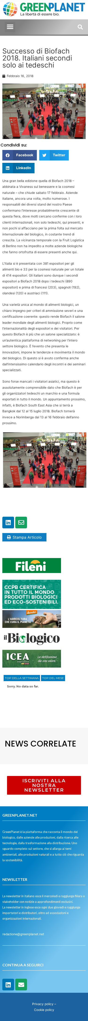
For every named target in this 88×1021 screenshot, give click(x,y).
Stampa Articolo (27, 537)
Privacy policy (43, 1004)
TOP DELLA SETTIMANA (22, 678)
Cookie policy (44, 1010)
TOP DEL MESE (53, 678)
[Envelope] (21, 522)
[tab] (22, 678)
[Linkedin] (8, 522)
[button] (10, 27)
